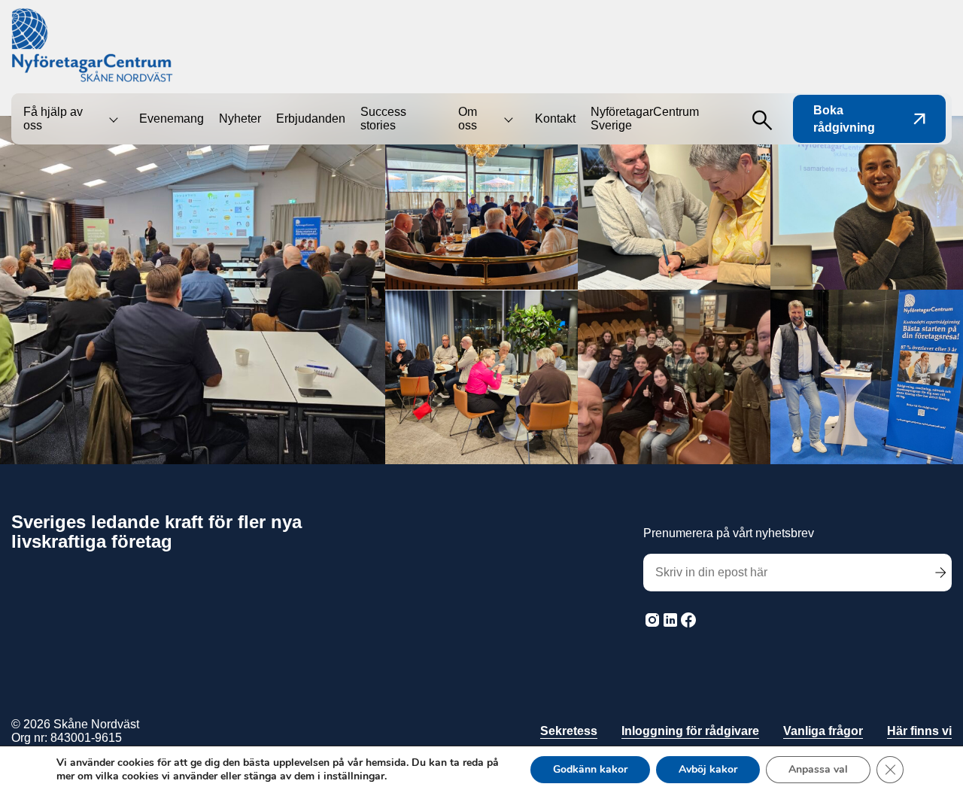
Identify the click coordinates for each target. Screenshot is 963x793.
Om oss (467, 118)
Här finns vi (919, 731)
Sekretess (568, 731)
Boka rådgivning (844, 119)
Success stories (383, 118)
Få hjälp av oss (53, 118)
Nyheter (240, 118)
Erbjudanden (310, 118)
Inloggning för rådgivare (690, 731)
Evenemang (171, 118)
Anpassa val (818, 769)
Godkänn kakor (590, 769)
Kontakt (555, 118)
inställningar (354, 776)
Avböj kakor (708, 769)
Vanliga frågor (823, 731)
